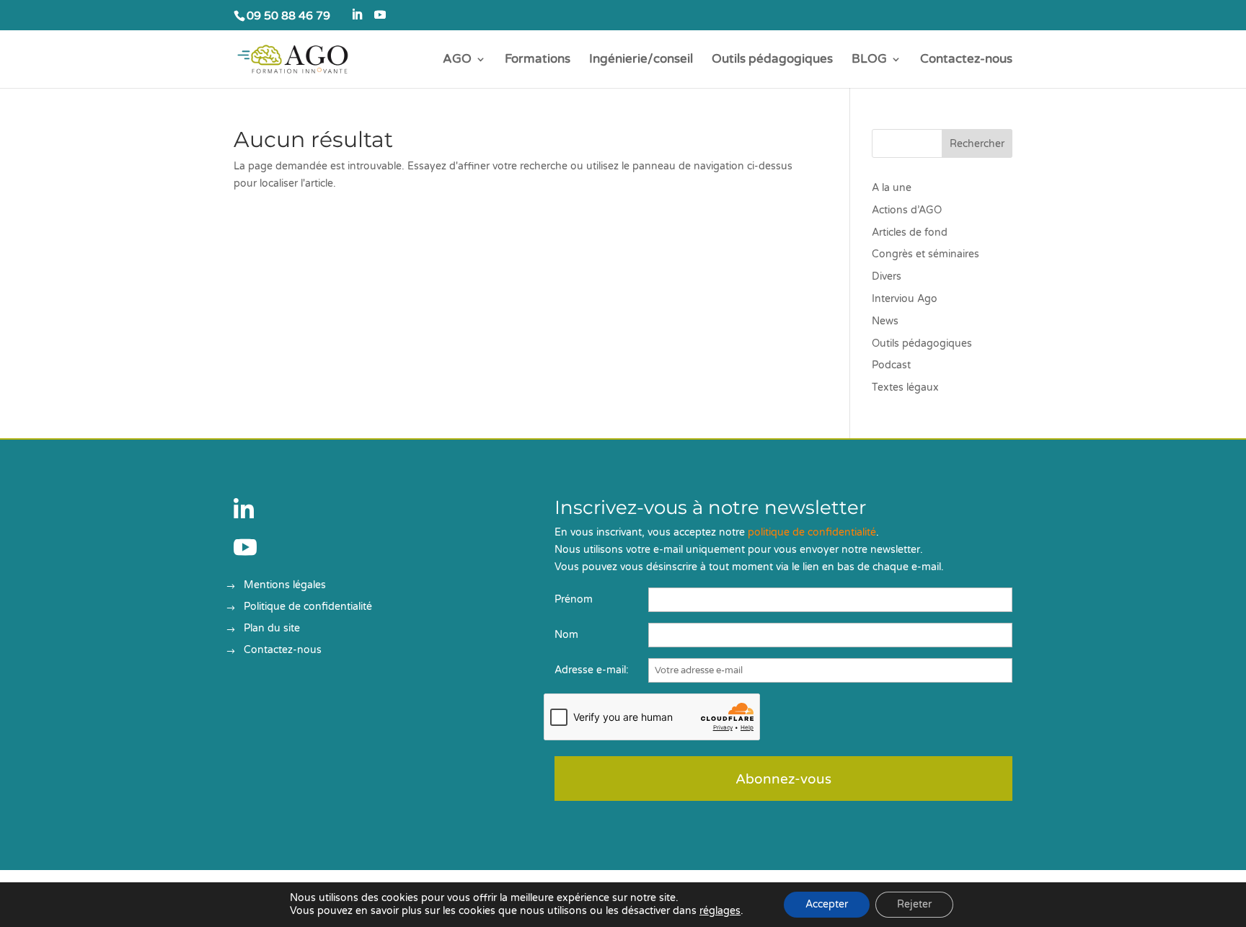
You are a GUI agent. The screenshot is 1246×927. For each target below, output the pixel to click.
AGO (457, 60)
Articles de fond (909, 232)
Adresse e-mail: (591, 670)
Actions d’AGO (907, 210)
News (885, 321)
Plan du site (272, 629)
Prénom (573, 599)
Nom (566, 635)
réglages (720, 911)
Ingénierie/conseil (641, 60)
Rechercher (977, 144)
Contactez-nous (966, 60)
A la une (891, 188)
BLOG (869, 60)
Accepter (826, 904)
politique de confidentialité (812, 532)
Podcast (891, 365)
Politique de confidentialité (308, 607)
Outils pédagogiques (772, 60)
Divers (886, 276)
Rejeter (914, 904)
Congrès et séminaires (925, 254)
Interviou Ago (904, 299)
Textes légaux (905, 387)
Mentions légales (285, 585)
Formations (537, 60)
